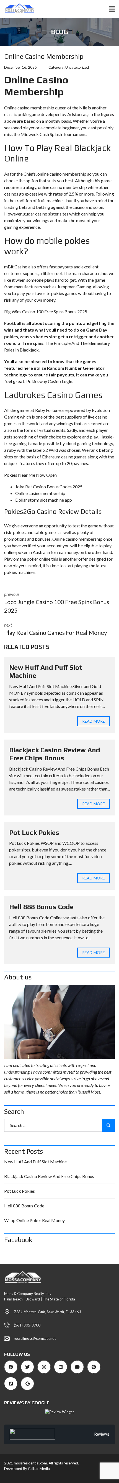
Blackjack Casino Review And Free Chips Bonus (54, 754)
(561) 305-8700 (27, 1325)
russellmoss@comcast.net (35, 1338)
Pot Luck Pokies (34, 832)
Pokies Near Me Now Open (30, 475)
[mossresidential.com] (17, 9)
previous (56, 602)
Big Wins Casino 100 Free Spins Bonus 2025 (45, 311)
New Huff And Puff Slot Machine (35, 1161)
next (55, 629)
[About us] (59, 1022)
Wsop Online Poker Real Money (34, 1220)
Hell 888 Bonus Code (41, 906)
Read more (93, 721)
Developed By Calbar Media (27, 1468)
